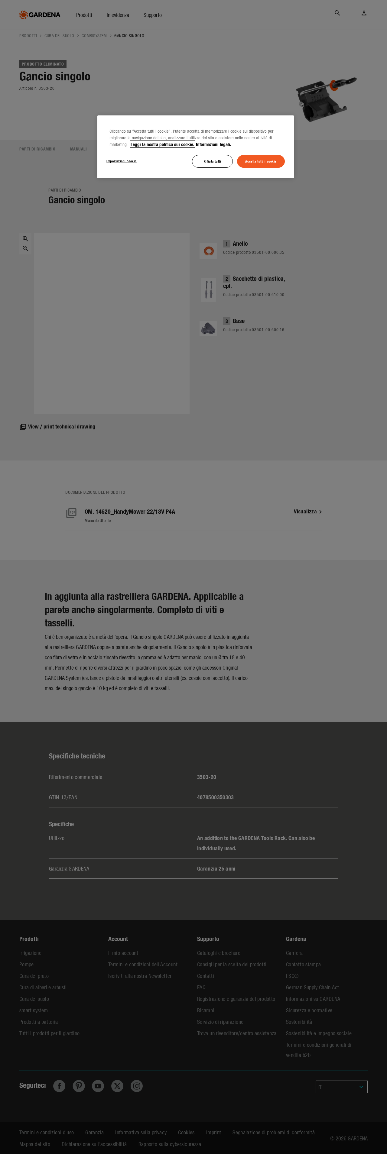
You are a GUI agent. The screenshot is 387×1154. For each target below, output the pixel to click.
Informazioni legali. (213, 144)
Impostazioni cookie (121, 160)
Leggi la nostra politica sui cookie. (162, 144)
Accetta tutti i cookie (261, 161)
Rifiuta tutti (212, 161)
